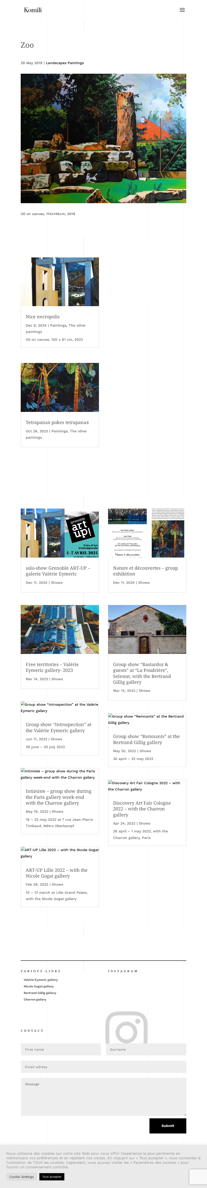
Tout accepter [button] (51, 1176)
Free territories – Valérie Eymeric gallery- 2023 (52, 667)
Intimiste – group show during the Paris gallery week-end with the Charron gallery (58, 797)
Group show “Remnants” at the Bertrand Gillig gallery (146, 739)
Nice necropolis (43, 316)
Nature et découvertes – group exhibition (145, 571)
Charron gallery (35, 999)
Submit (168, 1126)
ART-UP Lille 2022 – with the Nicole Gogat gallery (57, 873)
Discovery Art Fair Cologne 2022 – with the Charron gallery (142, 809)
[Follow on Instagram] (110, 1014)
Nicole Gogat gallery (39, 986)
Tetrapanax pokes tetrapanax (57, 422)
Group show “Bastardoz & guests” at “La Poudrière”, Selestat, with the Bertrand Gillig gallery (142, 673)
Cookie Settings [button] (21, 1177)
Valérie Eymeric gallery (41, 980)
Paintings (58, 325)
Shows (56, 582)
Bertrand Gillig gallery (40, 993)
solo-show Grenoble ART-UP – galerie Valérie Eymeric (58, 571)
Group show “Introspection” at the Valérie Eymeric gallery (58, 727)
